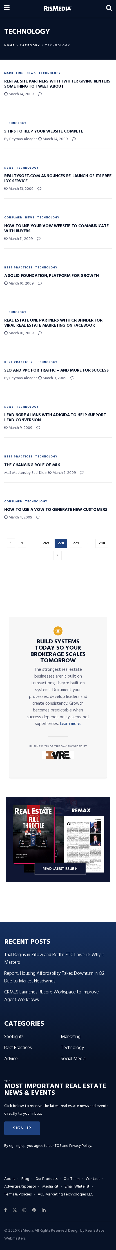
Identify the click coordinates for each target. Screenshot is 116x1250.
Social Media (73, 1059)
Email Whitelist (77, 1186)
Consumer (13, 217)
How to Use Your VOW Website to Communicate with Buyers (56, 229)
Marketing (14, 73)
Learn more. (70, 724)
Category (30, 45)
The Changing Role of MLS (32, 465)
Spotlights (14, 1037)
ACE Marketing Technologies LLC (65, 1194)
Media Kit (50, 1186)
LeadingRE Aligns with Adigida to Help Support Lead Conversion (55, 418)
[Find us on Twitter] (14, 1210)
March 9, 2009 (54, 378)
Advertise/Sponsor (20, 1186)
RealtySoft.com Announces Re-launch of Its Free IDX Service (57, 179)
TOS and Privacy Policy (73, 1146)
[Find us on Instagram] (24, 1210)
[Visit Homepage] (58, 8)
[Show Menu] (7, 8)
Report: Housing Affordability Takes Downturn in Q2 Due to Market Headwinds (54, 977)
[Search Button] (109, 8)
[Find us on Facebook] (5, 1210)
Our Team (72, 1179)
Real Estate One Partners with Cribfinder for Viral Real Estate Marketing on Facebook (53, 323)
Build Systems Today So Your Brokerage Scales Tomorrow (58, 651)
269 (46, 543)
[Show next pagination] (57, 555)
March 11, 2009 (20, 239)
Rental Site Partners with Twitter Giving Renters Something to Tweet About (57, 84)
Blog (25, 1179)
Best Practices (18, 267)
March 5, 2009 (64, 473)
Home (9, 45)
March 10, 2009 (21, 283)
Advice (11, 1059)
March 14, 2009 (21, 94)
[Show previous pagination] (11, 543)
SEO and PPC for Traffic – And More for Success (56, 370)
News (31, 73)
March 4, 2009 (20, 517)
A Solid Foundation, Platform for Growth (51, 275)
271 (76, 543)
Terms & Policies (18, 1194)
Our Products (46, 1179)
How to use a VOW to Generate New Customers (55, 509)
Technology (57, 45)
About (9, 1179)
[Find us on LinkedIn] (44, 1210)
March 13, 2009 (21, 189)
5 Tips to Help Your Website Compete (43, 131)
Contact (93, 1179)
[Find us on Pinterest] (34, 1210)
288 (102, 543)
